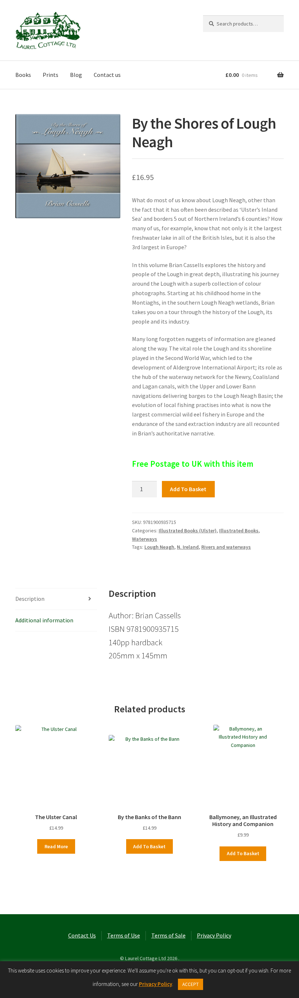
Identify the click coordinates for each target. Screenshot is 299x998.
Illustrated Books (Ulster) (188, 530)
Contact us (107, 74)
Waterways (144, 539)
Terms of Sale (168, 935)
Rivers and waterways (226, 547)
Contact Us (82, 935)
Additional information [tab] (44, 620)
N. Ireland (188, 547)
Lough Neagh (159, 547)
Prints (50, 74)
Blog (76, 74)
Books (23, 74)
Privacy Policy (214, 935)
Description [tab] (29, 598)
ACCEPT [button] (190, 984)
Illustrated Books (239, 530)
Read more (56, 846)
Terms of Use (123, 935)
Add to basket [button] (149, 846)
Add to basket (188, 489)
